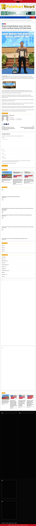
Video (33, 17)
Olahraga (3, 268)
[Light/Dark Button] (27, 17)
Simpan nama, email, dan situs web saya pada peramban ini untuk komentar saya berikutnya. (16, 160)
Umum (3, 276)
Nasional (3, 266)
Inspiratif (3, 262)
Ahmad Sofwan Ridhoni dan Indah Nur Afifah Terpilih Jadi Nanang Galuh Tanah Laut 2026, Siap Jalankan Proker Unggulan (18, 181)
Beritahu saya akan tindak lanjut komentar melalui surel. (10, 161)
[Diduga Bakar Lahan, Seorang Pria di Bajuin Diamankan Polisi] (7, 174)
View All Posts (19, 119)
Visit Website (12, 119)
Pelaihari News (11, 115)
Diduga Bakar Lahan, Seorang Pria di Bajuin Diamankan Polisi (7, 180)
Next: (27, 127)
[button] (1, 17)
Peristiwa (6, 175)
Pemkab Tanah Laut (18, 175)
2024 (2, 249)
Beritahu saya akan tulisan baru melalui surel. (9, 163)
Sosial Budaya (29, 398)
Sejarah (3, 272)
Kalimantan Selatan (5, 264)
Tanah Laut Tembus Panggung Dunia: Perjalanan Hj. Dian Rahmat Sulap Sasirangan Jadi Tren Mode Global (17, 226)
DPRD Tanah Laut (4, 260)
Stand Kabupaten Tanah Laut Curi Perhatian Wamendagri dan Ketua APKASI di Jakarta (14, 238)
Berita (3, 175)
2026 (2, 245)
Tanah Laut (3, 274)
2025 (2, 247)
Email (3, 153)
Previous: (8, 128)
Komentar (3, 137)
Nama (3, 149)
